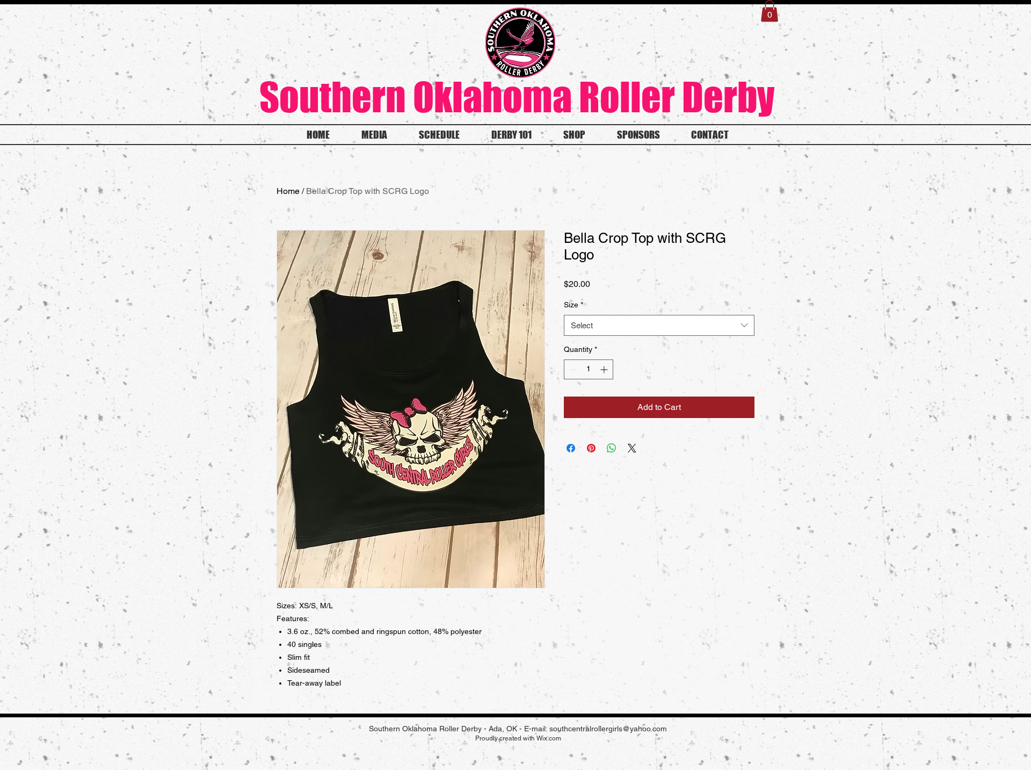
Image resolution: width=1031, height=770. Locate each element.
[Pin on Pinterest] (591, 448)
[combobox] (659, 325)
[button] (769, 11)
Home (288, 191)
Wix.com (548, 738)
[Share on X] (632, 448)
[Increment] (605, 369)
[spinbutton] (588, 369)
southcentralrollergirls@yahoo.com (608, 728)
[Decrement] (572, 369)
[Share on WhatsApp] (611, 448)
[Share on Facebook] (570, 448)
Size (573, 304)
